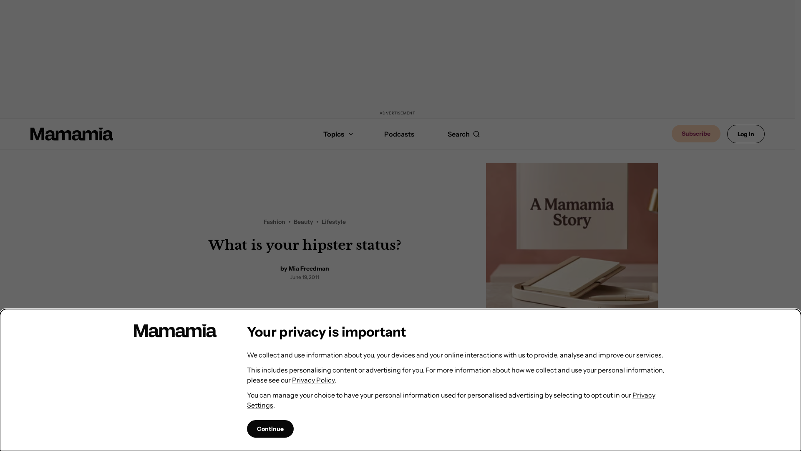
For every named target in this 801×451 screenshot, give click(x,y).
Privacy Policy (313, 380)
